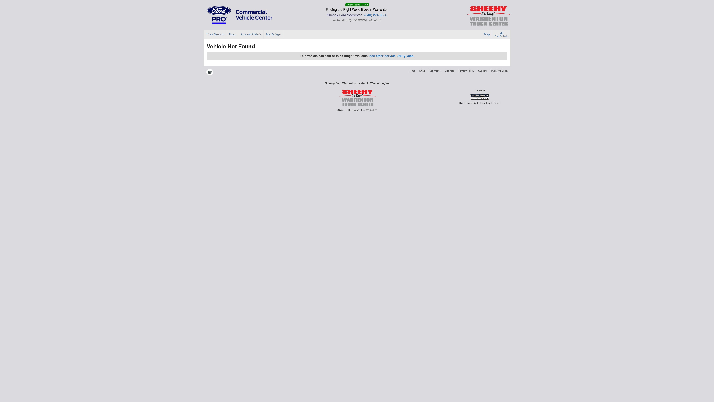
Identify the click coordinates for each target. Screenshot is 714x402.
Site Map (449, 70)
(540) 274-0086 (375, 14)
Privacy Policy (466, 70)
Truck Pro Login (499, 70)
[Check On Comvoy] (209, 72)
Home (412, 70)
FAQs (422, 70)
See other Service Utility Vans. (391, 55)
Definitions (435, 70)
